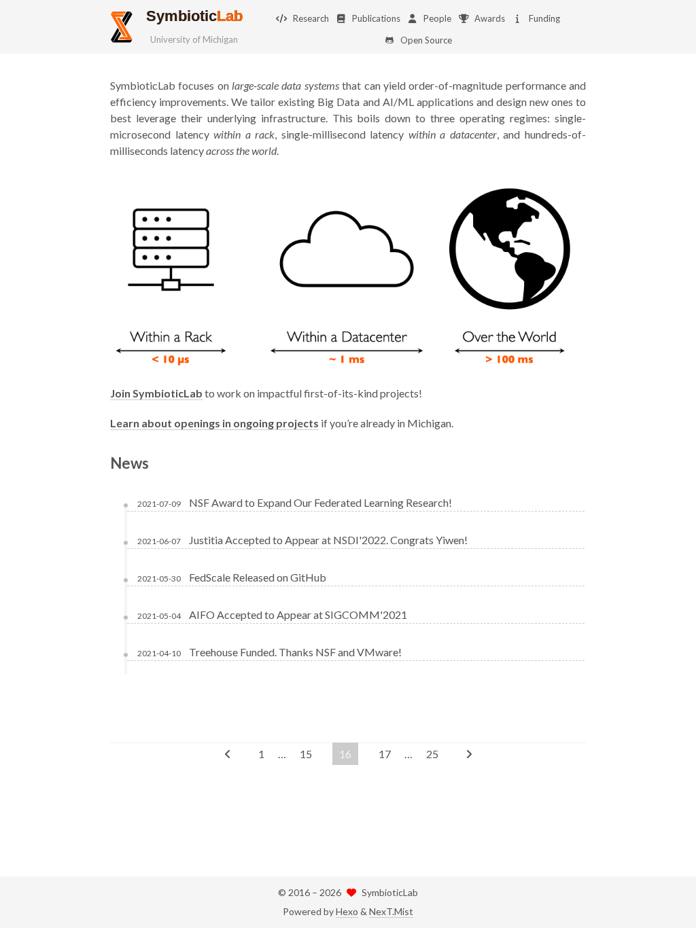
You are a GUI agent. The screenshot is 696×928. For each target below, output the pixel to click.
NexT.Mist (391, 911)
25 (432, 753)
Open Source (426, 40)
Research (311, 18)
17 (385, 753)
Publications (376, 18)
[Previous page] (228, 754)
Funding (544, 18)
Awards (489, 18)
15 (306, 753)
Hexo (347, 911)
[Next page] (469, 754)
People (437, 18)
